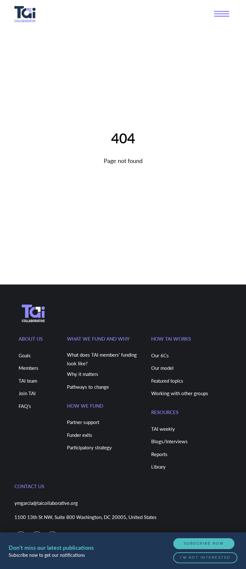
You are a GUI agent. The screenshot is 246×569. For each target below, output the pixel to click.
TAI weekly (163, 429)
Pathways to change (88, 387)
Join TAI (27, 393)
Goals (25, 355)
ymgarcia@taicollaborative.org (46, 503)
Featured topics (167, 381)
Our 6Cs (160, 355)
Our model (162, 368)
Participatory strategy (89, 447)
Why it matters (82, 374)
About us (31, 338)
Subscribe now (204, 544)
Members (28, 368)
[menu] (222, 14)
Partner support (83, 422)
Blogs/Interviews (169, 441)
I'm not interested (205, 558)
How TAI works (171, 338)
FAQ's (25, 406)
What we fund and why (98, 338)
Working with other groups (179, 393)
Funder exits (79, 435)
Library (158, 466)
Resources (164, 412)
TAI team (28, 381)
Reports (159, 454)
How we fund (85, 406)
